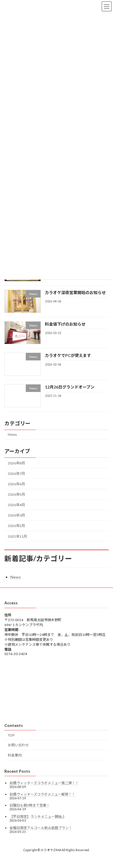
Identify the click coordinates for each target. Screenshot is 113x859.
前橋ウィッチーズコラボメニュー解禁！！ (42, 794)
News (12, 434)
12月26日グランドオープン (69, 386)
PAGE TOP (104, 827)
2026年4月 (16, 505)
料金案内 (15, 755)
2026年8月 (16, 463)
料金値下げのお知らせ (65, 324)
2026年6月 (16, 484)
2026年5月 (16, 494)
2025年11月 (17, 536)
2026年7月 (16, 473)
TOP (11, 735)
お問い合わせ (18, 745)
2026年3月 (16, 515)
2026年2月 (16, 526)
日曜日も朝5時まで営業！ (30, 805)
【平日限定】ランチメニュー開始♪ (37, 816)
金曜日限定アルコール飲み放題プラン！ (41, 828)
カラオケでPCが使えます (68, 355)
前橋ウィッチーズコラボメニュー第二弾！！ (44, 783)
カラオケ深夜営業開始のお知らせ (75, 292)
